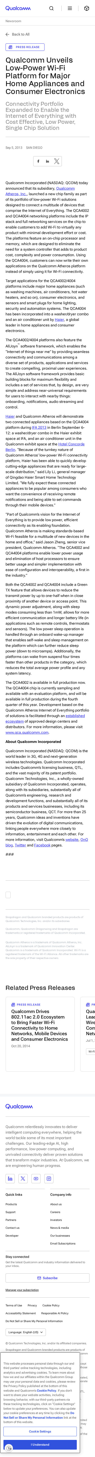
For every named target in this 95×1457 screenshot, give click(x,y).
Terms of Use (14, 1305)
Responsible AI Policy (54, 1313)
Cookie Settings (40, 1431)
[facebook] (38, 161)
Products (11, 1204)
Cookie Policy (50, 1305)
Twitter (20, 845)
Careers (55, 1212)
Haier (59, 319)
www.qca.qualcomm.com (27, 732)
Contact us (12, 1227)
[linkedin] (47, 161)
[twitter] (56, 161)
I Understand (40, 1444)
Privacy (32, 1305)
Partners (11, 1220)
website (71, 839)
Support (10, 1212)
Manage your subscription (22, 1290)
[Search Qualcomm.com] (52, 8)
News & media (59, 1227)
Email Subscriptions (62, 1243)
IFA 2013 (39, 427)
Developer (12, 1235)
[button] (34, 1321)
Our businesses (60, 1235)
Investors (56, 1220)
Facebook (42, 845)
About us (56, 1204)
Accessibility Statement (21, 1313)
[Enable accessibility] (9, 1448)
